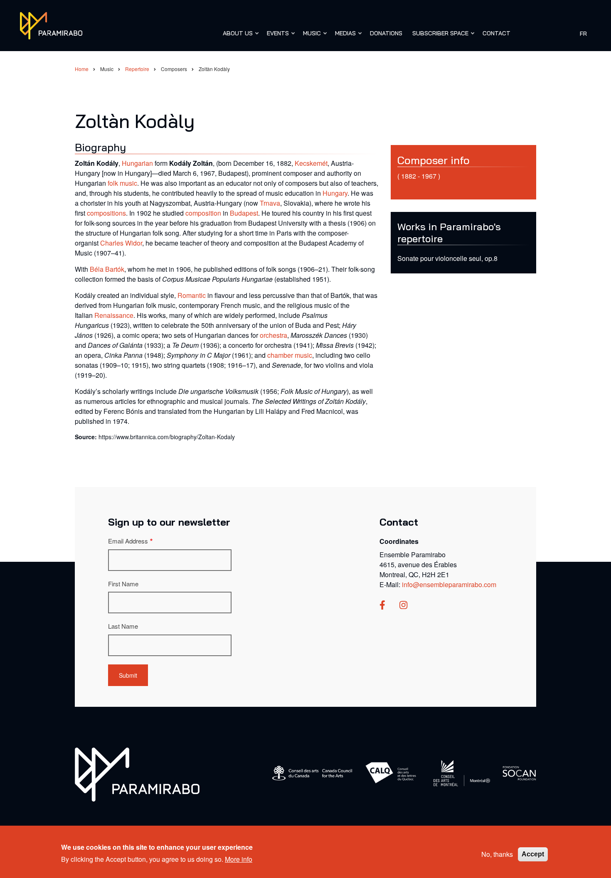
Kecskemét (311, 163)
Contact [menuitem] (496, 33)
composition (203, 213)
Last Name (123, 626)
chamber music (289, 355)
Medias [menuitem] (343, 37)
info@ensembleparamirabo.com (449, 584)
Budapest (244, 213)
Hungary (335, 193)
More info (238, 858)
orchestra (273, 335)
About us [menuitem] (236, 37)
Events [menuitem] (276, 37)
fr (583, 33)
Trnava (270, 203)
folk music (122, 183)
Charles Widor (121, 243)
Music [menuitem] (310, 37)
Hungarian (137, 163)
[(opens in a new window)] (382, 605)
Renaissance (113, 315)
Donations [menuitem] (386, 33)
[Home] (51, 25)
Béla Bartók (107, 269)
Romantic (191, 295)
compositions (106, 213)
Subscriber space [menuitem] (438, 37)
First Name (123, 583)
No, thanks (497, 854)
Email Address (128, 540)
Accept (533, 854)
